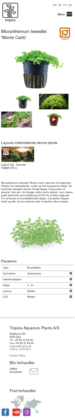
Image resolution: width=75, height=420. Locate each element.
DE (60, 5)
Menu (61, 14)
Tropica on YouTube (16, 412)
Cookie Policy (17, 355)
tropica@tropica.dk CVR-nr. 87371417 (20, 348)
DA (70, 5)
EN (54, 5)
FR (65, 5)
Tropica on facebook (5, 412)
